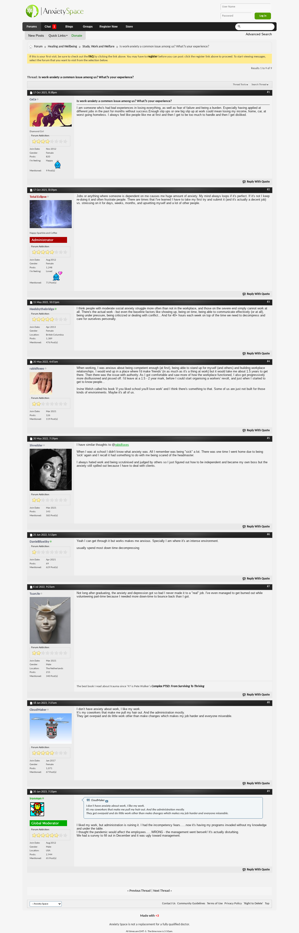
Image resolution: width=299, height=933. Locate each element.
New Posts (36, 35)
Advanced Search (259, 34)
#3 (268, 301)
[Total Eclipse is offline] (51, 215)
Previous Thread (139, 891)
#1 (268, 92)
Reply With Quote (258, 181)
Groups (88, 26)
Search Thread (259, 84)
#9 (268, 791)
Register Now (108, 26)
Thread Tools (239, 84)
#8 (268, 702)
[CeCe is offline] (51, 116)
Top (267, 903)
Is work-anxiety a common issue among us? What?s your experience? (86, 77)
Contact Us (168, 903)
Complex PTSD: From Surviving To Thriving (178, 686)
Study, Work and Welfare (98, 46)
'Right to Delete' (253, 903)
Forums (32, 26)
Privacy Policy (233, 903)
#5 (268, 438)
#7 (268, 586)
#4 (268, 361)
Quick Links (57, 35)
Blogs (69, 26)
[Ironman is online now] (51, 810)
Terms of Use (215, 903)
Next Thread (161, 891)
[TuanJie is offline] (51, 621)
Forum (38, 46)
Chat (50, 26)
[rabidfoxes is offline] (51, 384)
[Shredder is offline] (51, 471)
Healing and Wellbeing (62, 46)
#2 (268, 189)
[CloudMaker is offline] (51, 729)
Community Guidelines (191, 903)
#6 (268, 534)
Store (129, 26)
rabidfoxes (122, 444)
